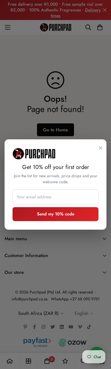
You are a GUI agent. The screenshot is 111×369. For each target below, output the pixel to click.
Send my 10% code (55, 214)
